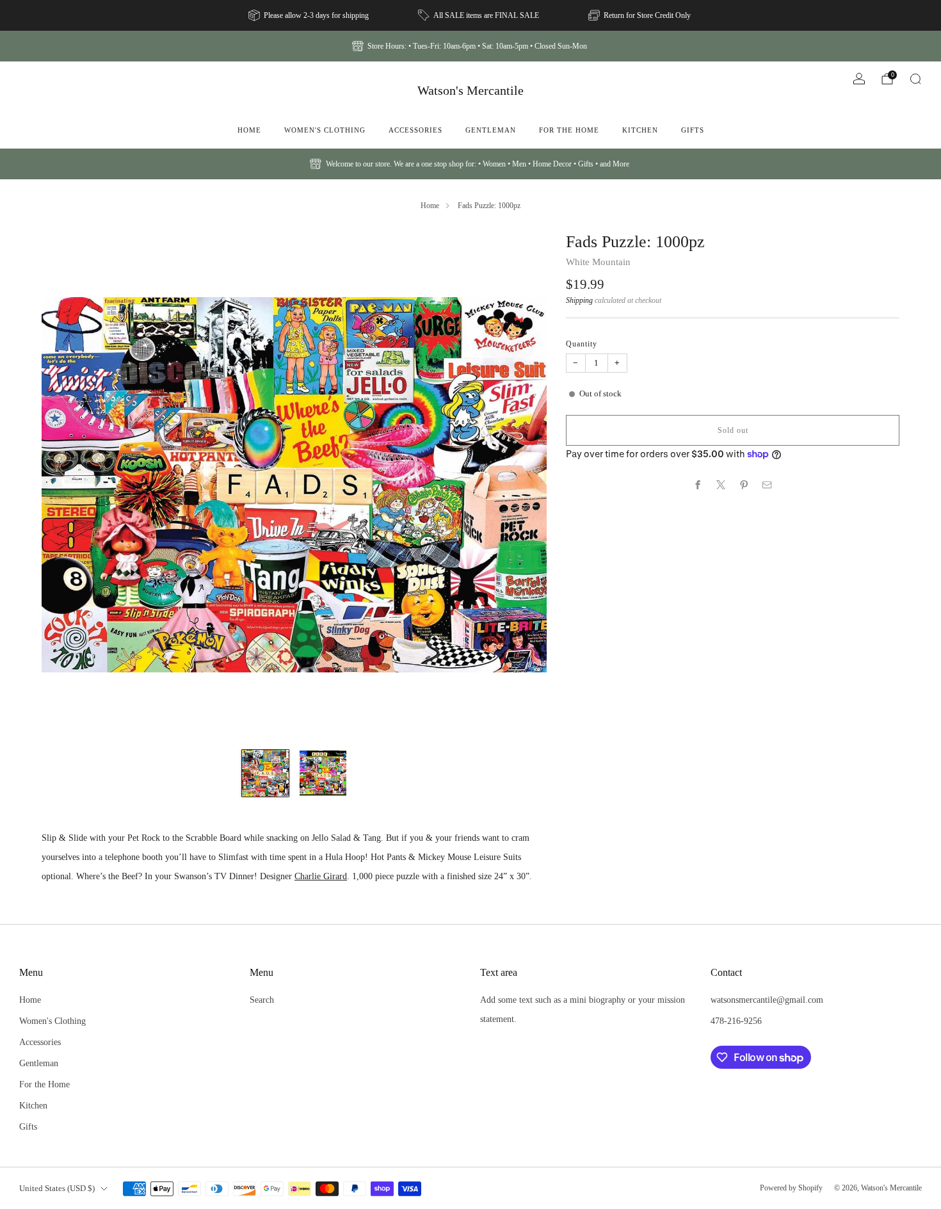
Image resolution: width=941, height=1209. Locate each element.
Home (249, 130)
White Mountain (598, 262)
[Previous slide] (66, 484)
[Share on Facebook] (698, 485)
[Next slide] (521, 484)
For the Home (569, 130)
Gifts (692, 130)
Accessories (415, 130)
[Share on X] (721, 485)
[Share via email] (767, 485)
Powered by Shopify (791, 1188)
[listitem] (309, 15)
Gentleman (490, 130)
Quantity (581, 343)
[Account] (859, 78)
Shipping (579, 300)
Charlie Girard (320, 876)
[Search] (915, 78)
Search (262, 999)
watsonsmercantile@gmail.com (767, 999)
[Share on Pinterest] (744, 485)
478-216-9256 (736, 1021)
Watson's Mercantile (470, 90)
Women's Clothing (325, 130)
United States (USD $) (57, 1188)
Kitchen (640, 130)
